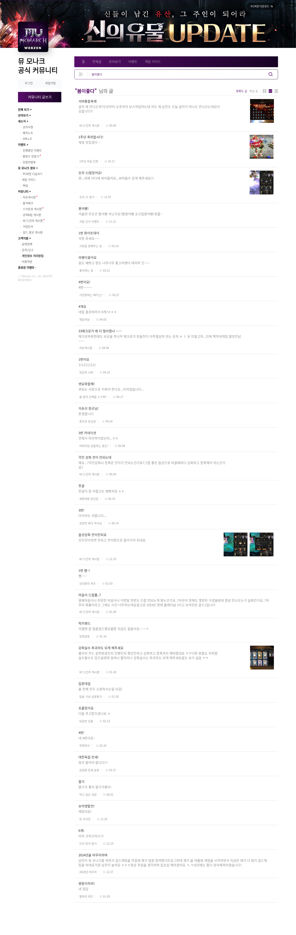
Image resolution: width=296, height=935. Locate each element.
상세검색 (81, 74)
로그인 (29, 83)
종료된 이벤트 (26, 267)
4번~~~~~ (85, 287)
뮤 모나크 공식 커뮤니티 (38, 65)
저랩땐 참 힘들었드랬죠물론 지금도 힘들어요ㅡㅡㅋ (113, 628)
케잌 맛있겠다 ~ (89, 142)
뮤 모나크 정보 (26, 168)
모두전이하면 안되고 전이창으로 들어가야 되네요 (112, 540)
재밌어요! (85, 811)
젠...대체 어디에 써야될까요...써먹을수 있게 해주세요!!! (116, 178)
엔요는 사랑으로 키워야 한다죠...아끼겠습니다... (111, 389)
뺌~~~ (82, 575)
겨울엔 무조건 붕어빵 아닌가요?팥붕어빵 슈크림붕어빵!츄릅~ (120, 214)
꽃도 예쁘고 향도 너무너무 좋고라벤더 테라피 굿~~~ (114, 263)
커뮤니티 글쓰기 (40, 96)
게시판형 (276, 91)
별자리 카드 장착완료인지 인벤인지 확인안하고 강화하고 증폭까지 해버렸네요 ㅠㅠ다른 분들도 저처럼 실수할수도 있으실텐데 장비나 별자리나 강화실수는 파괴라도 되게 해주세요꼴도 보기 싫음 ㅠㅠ (148, 655)
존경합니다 (86, 413)
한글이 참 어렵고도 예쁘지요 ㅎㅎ (101, 491)
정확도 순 (241, 91)
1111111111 (87, 364)
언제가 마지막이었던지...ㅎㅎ (98, 438)
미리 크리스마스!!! (91, 836)
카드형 (264, 91)
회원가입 (50, 83)
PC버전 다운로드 (260, 6)
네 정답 (83, 888)
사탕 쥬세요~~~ (89, 238)
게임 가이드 (153, 61)
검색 (271, 74)
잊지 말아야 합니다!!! (93, 762)
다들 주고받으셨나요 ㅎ (94, 713)
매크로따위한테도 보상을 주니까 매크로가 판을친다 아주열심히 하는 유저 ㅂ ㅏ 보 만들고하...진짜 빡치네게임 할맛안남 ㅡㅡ (159, 338)
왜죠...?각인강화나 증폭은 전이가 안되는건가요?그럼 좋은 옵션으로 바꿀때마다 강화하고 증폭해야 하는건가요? (151, 465)
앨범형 (270, 91)
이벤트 (22, 144)
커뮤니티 (23, 191)
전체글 (96, 61)
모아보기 (23, 115)
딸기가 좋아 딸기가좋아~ (95, 787)
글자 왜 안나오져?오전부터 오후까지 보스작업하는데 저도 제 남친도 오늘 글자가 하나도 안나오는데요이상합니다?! (149, 109)
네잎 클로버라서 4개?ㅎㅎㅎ (97, 311)
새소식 (22, 121)
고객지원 (23, 238)
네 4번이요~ (86, 738)
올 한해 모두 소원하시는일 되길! (100, 689)
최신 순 (253, 91)
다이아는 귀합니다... (92, 515)
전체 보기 (23, 109)
